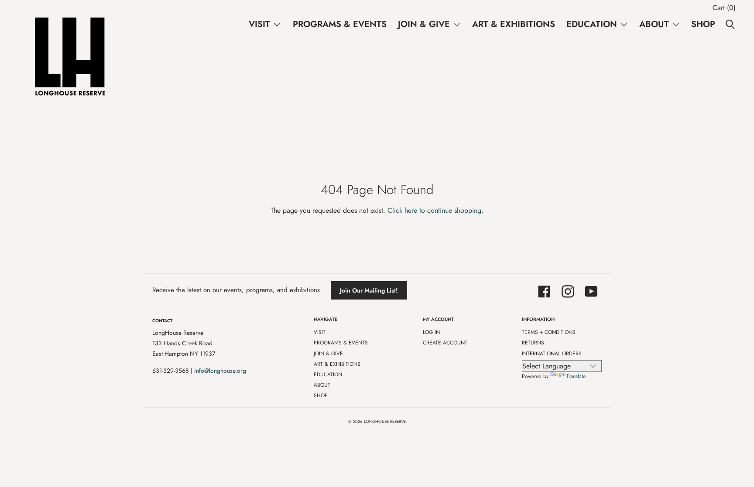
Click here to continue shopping (434, 210)
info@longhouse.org (220, 370)
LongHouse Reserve (385, 422)
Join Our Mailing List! (369, 290)
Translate (576, 376)
